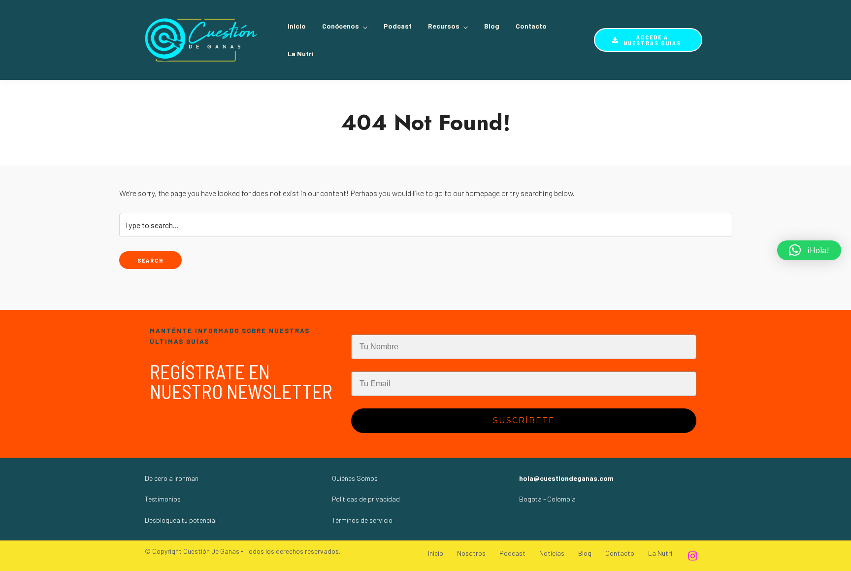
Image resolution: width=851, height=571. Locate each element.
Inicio (297, 26)
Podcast (398, 26)
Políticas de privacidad (366, 499)
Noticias (551, 553)
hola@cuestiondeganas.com (566, 478)
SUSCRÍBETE (524, 420)
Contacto (531, 26)
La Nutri (301, 53)
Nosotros (471, 553)
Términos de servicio (362, 520)
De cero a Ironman (171, 478)
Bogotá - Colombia (547, 499)
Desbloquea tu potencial (181, 520)
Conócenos (340, 26)
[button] (809, 250)
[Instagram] (692, 555)
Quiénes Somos (355, 478)
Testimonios (163, 499)
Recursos (443, 26)
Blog (491, 26)
